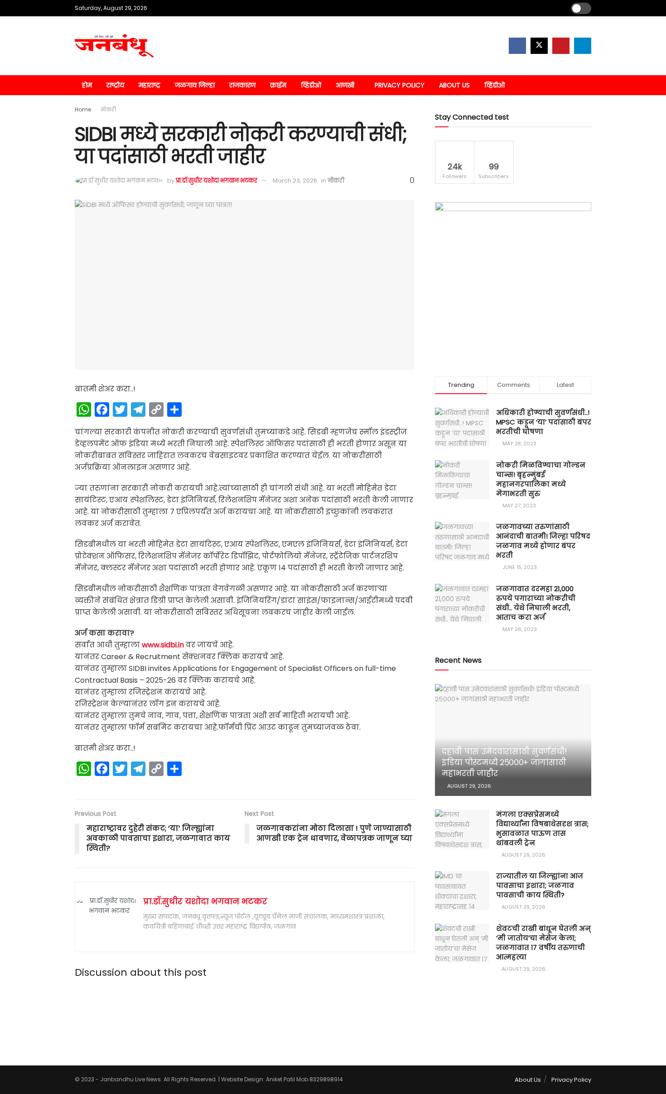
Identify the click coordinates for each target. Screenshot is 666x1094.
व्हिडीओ (311, 85)
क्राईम (278, 85)
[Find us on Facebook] (517, 46)
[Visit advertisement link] (513, 280)
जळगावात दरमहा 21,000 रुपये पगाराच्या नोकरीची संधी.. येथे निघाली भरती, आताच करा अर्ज (535, 603)
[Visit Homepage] (114, 46)
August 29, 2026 (468, 786)
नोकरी (108, 109)
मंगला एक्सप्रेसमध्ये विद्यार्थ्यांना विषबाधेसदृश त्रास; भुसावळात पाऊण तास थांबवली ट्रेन (542, 829)
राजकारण (242, 85)
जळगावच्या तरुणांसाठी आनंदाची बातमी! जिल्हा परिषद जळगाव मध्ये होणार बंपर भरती (543, 541)
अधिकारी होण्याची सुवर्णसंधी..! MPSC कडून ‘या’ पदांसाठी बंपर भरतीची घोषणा (543, 422)
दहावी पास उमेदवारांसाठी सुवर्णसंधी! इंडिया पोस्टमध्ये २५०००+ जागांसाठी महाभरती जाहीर (504, 762)
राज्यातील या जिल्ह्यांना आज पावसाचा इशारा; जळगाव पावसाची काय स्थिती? (539, 885)
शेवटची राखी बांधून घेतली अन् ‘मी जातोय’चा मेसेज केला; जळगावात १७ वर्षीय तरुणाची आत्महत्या (543, 943)
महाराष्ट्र (149, 85)
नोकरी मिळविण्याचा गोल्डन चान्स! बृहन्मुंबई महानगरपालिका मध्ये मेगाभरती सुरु (540, 479)
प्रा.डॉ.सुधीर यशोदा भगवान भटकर (216, 180)
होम (87, 85)
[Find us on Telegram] (582, 46)
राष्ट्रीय (115, 85)
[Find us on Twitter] (539, 46)
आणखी (345, 85)
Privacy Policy (400, 85)
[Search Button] (587, 85)
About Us (454, 85)
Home (83, 109)
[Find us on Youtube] (560, 46)
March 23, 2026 (295, 180)
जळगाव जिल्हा (195, 85)
